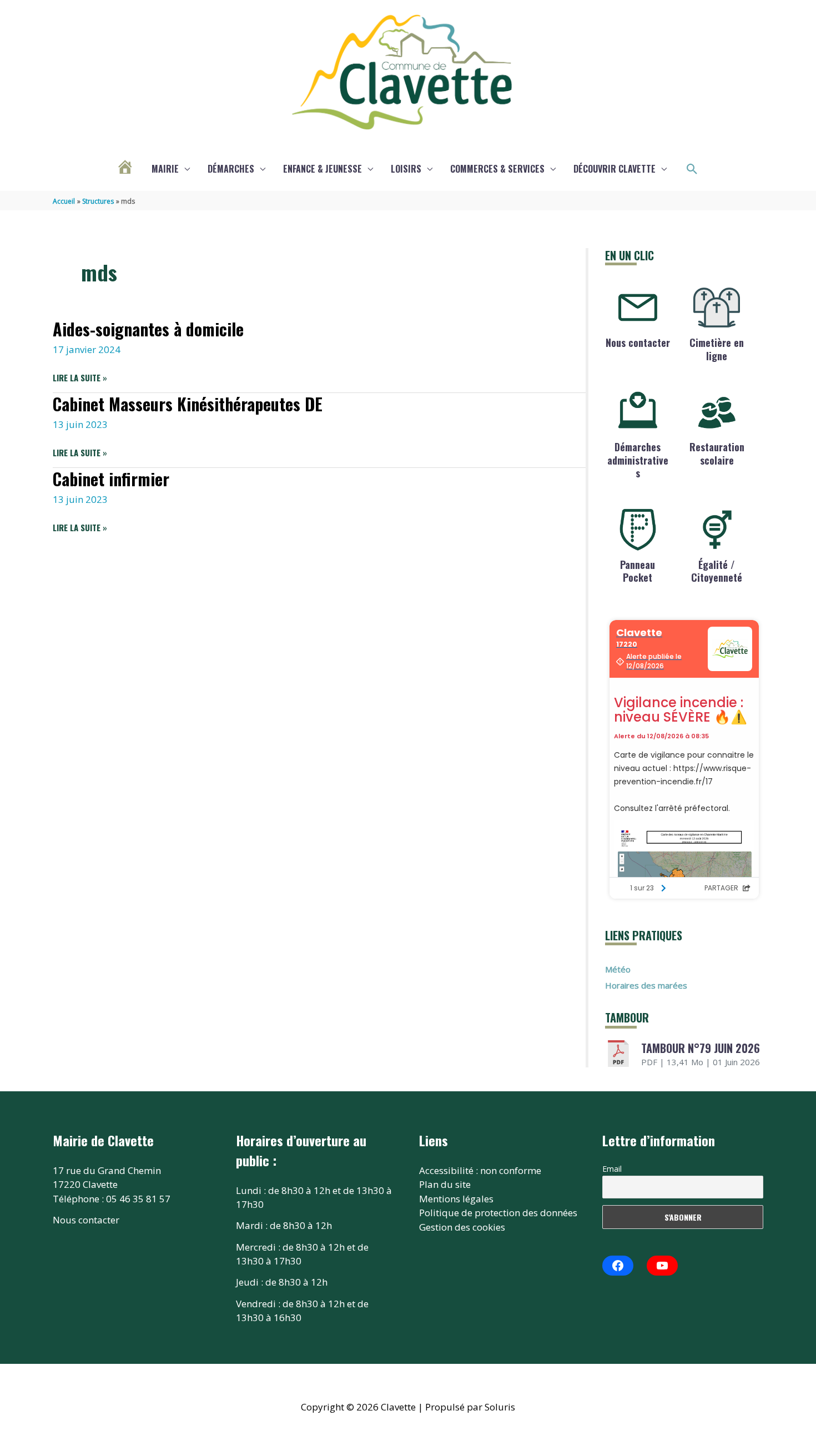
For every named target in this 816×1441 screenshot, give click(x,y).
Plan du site (445, 1184)
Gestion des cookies (462, 1227)
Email (612, 1168)
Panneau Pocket (637, 571)
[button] (692, 169)
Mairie (165, 168)
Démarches (231, 168)
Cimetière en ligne (716, 348)
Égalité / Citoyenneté (716, 571)
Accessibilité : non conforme (480, 1170)
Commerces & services (497, 168)
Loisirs (406, 168)
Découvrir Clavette (614, 168)
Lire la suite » (80, 377)
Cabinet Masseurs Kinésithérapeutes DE (188, 403)
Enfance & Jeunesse (322, 168)
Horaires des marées (646, 985)
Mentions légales (456, 1198)
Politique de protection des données (498, 1212)
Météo (618, 969)
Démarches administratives (637, 460)
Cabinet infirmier (111, 478)
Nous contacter (638, 342)
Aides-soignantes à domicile (148, 328)
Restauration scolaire (716, 453)
